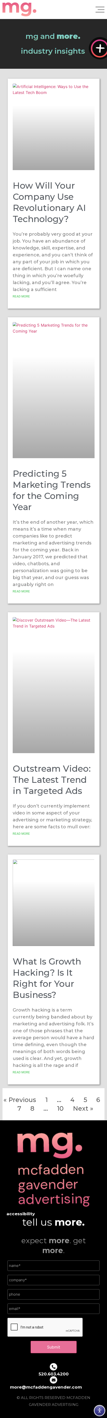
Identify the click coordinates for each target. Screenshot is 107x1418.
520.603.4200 (54, 1374)
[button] (98, 9)
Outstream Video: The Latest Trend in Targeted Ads (52, 779)
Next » (83, 1108)
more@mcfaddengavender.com (46, 1387)
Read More (21, 296)
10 (60, 1108)
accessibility (20, 1213)
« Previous (19, 1099)
